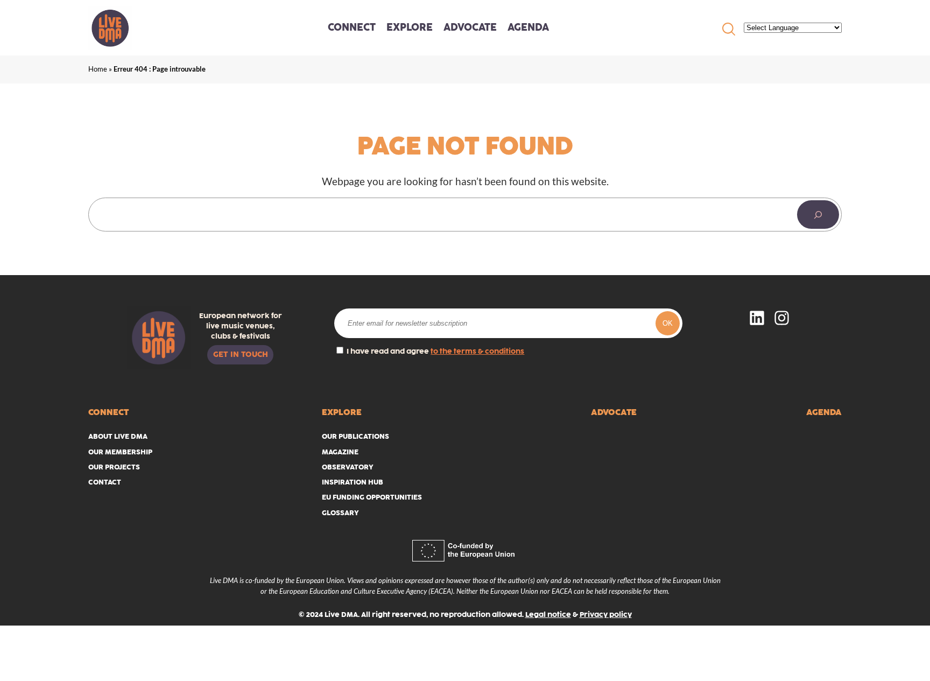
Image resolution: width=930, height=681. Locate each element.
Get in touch (240, 354)
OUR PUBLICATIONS (355, 436)
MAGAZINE (340, 452)
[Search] (818, 214)
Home (97, 69)
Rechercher (728, 29)
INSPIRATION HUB (352, 482)
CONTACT (104, 482)
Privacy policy (606, 614)
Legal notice (548, 614)
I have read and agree (434, 351)
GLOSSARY (340, 513)
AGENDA (528, 27)
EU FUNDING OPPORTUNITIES (372, 497)
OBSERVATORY (348, 467)
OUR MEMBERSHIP (120, 452)
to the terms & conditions (477, 351)
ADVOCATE (470, 27)
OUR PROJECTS (114, 467)
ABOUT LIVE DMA (117, 436)
